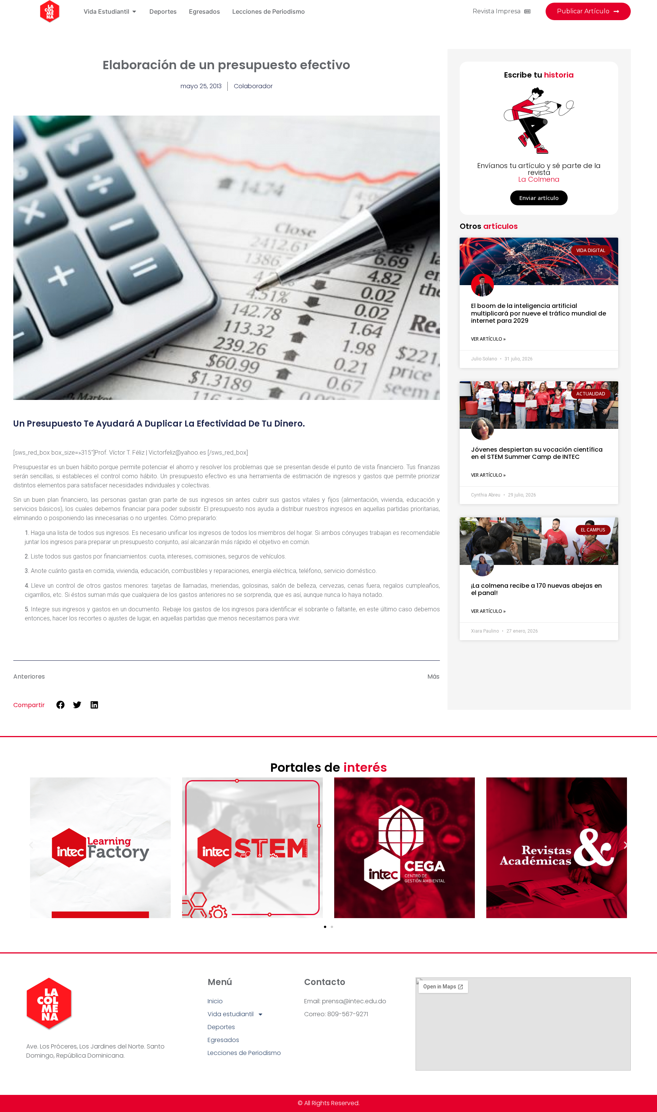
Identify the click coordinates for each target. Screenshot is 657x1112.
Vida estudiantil (231, 1014)
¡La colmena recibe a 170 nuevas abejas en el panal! (536, 589)
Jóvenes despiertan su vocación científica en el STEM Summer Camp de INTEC (537, 453)
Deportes (221, 1027)
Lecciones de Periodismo (244, 1053)
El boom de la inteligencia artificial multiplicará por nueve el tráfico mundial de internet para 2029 (538, 313)
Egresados (223, 1040)
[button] (60, 704)
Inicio (215, 1001)
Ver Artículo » (488, 339)
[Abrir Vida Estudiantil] (134, 11)
